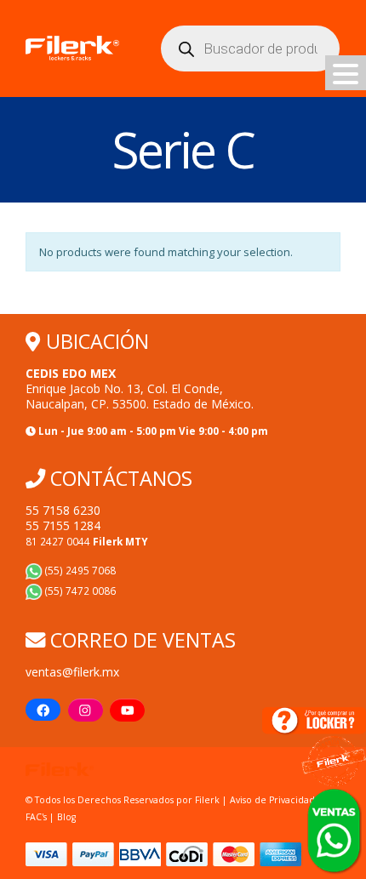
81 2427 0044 (87, 541)
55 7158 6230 (63, 510)
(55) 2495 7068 (79, 570)
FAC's (37, 817)
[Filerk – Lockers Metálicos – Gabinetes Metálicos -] (72, 48)
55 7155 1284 (63, 525)
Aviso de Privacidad (272, 800)
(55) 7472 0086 (79, 590)
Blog (66, 817)
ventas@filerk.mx (72, 672)
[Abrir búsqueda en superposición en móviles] (250, 48)
